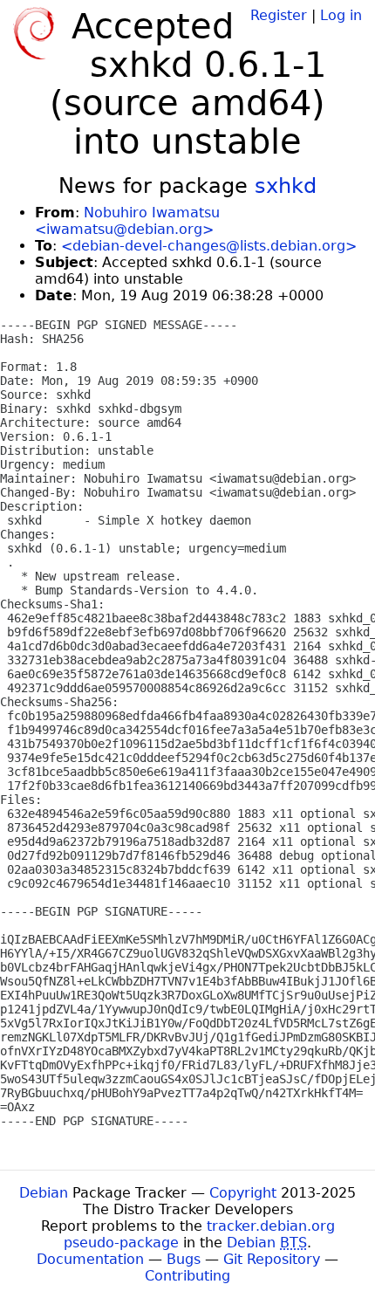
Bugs (184, 1259)
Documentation (90, 1259)
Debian (43, 1193)
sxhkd (286, 186)
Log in (341, 15)
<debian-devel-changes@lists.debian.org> (209, 245)
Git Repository (271, 1259)
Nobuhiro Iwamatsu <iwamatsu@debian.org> (127, 220)
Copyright (242, 1193)
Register (278, 15)
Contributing (187, 1275)
